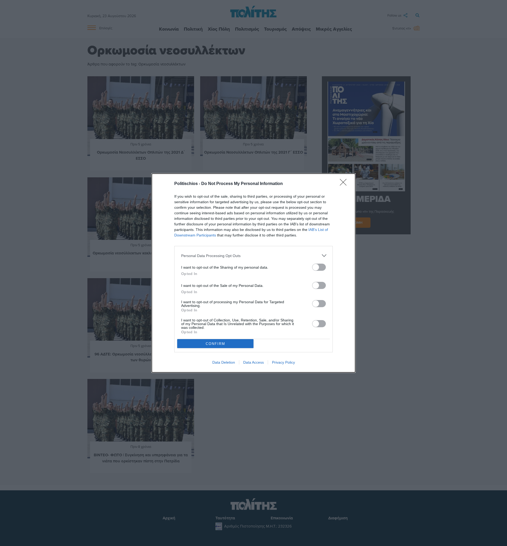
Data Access (253, 362)
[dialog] (253, 273)
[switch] (319, 267)
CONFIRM (215, 344)
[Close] (345, 184)
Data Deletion (223, 362)
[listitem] (253, 255)
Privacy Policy (283, 362)
